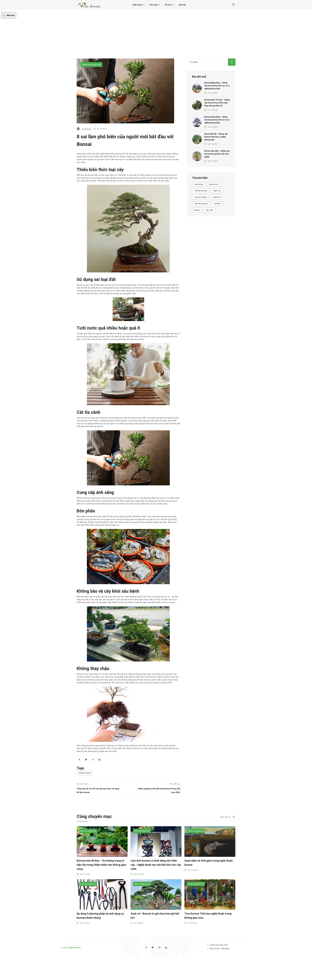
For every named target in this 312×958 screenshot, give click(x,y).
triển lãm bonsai (200, 191)
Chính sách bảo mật (219, 945)
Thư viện (153, 4)
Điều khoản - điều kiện (219, 948)
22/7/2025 (138, 923)
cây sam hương (200, 197)
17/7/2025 (192, 923)
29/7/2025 (84, 923)
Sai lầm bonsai (85, 773)
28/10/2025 (139, 874)
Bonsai (197, 210)
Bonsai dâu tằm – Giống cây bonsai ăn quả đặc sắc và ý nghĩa (217, 154)
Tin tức (168, 4)
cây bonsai (198, 184)
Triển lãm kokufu (201, 204)
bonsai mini (213, 184)
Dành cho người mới (91, 64)
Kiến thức (137, 4)
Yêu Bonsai (86, 129)
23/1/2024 (101, 129)
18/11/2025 (212, 127)
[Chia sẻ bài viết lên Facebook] (79, 759)
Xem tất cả (225, 817)
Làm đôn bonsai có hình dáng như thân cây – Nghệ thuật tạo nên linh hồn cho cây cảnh (156, 864)
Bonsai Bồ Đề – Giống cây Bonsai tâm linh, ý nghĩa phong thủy (216, 137)
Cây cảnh (209, 210)
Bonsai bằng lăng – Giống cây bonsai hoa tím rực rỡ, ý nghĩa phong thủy (217, 86)
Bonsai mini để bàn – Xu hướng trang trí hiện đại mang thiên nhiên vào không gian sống (101, 864)
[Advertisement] (156, 40)
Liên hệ (182, 4)
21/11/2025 (212, 93)
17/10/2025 (193, 870)
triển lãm (217, 204)
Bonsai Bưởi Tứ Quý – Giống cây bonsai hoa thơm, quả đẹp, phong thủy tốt (217, 103)
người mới (217, 197)
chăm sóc (217, 191)
